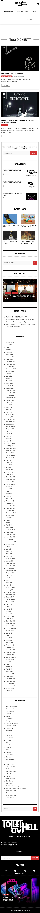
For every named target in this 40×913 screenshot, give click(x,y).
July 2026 (9, 345)
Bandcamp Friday (11, 709)
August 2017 (10, 602)
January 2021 (10, 503)
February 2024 (10, 414)
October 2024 (10, 395)
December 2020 (11, 506)
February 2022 (10, 472)
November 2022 (11, 450)
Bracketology (10, 711)
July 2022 (9, 460)
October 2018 (10, 568)
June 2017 (9, 606)
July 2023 (9, 431)
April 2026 (9, 352)
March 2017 (9, 614)
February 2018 (10, 587)
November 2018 (11, 566)
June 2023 (9, 434)
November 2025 (11, 364)
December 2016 (11, 621)
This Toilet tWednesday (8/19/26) (16, 322)
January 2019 (10, 561)
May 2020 (9, 522)
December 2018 (11, 563)
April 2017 (9, 611)
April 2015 (9, 669)
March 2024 (9, 412)
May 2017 (9, 609)
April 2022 (9, 467)
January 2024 (10, 417)
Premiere (9, 762)
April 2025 (9, 381)
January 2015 (10, 676)
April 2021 (9, 496)
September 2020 (11, 513)
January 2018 (10, 590)
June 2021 (9, 491)
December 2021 (11, 477)
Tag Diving (9, 783)
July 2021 (9, 489)
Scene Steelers (10, 778)
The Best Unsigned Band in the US (16, 788)
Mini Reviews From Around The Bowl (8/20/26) (20, 319)
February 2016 (10, 645)
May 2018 (9, 580)
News (7, 750)
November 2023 (11, 421)
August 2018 (10, 573)
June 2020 (9, 520)
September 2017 (11, 599)
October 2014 (10, 683)
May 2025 (9, 378)
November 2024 (11, 393)
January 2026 (10, 359)
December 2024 (11, 390)
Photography (10, 759)
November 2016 (11, 623)
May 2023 (9, 436)
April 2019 (9, 554)
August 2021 (10, 486)
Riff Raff (8, 774)
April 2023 (9, 438)
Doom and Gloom (11, 725)
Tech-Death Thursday (12, 786)
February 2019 (10, 558)
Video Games (10, 798)
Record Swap (10, 764)
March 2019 (9, 556)
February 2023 (10, 443)
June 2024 (9, 405)
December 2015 (11, 650)
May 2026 (9, 349)
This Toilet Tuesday (11, 790)
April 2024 (9, 409)
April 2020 (9, 525)
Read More (6, 85)
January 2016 (10, 647)
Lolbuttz (8, 740)
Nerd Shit (9, 745)
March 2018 (9, 585)
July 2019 (9, 546)
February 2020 (10, 530)
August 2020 (10, 515)
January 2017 (10, 618)
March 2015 (9, 671)
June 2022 (9, 462)
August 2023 (10, 429)
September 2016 (11, 628)
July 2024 (9, 402)
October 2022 (10, 453)
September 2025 (11, 369)
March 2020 (9, 527)
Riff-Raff (9, 776)
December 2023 (11, 419)
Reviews (9, 76)
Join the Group (22, 11)
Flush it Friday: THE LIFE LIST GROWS (16, 317)
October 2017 (10, 597)
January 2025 (10, 388)
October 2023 (10, 424)
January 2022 (10, 474)
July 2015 (9, 662)
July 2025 (9, 374)
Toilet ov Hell (18, 910)
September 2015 (11, 657)
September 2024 (11, 397)
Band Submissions (11, 706)
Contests (8, 714)
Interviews (9, 733)
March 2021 (9, 498)
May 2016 (9, 638)
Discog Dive (9, 718)
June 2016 (9, 635)
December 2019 (11, 534)
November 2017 (11, 594)
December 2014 (11, 678)
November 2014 (11, 681)
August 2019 (10, 544)
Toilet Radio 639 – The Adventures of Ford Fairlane (27, 243)
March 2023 (9, 441)
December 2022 (11, 448)
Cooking (8, 716)
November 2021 (11, 479)
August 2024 (10, 400)
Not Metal (9, 752)
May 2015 (9, 666)
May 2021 (9, 494)
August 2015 (10, 659)
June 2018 (9, 578)
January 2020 (10, 532)
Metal (3, 76)
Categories (8, 11)
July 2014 (9, 690)
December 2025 (11, 361)
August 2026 (10, 342)
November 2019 (11, 537)
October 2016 (10, 626)
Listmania (9, 735)
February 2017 (10, 616)
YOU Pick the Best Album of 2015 (12, 170)
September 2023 (11, 426)
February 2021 (10, 501)
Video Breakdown (11, 795)
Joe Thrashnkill (13, 125)
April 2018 (9, 582)
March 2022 (9, 470)
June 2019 (9, 549)
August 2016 (10, 630)
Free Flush (9, 730)
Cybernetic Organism (19, 76)
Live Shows (9, 738)
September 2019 (11, 542)
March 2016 (9, 642)
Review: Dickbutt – (12, 74)
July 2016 (9, 633)
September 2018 (11, 570)
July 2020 (9, 518)
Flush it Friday (10, 728)
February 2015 (10, 674)
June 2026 (9, 347)
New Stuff (4, 125)
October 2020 (10, 510)
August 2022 (10, 458)
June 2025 (9, 376)
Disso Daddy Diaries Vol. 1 (13, 326)
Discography (9, 721)
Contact (29, 20)
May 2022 (9, 465)
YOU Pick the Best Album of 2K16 (12, 182)
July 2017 (9, 604)
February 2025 (10, 385)
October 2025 (10, 366)
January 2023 (10, 445)
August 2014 (10, 688)
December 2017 (11, 592)
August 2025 (10, 371)
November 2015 (11, 652)
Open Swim (14, 293)
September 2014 (11, 686)
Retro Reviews (10, 766)
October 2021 (10, 482)
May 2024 (9, 407)
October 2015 (10, 654)
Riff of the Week (11, 771)
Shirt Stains (9, 781)
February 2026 (10, 357)
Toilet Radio (9, 793)
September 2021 (11, 484)
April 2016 (9, 640)
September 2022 (11, 455)
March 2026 (9, 354)
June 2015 (9, 664)
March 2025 (9, 383)
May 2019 (9, 551)
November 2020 (11, 508)
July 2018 (9, 575)
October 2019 (10, 539)
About (34, 11)
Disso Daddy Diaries (12, 723)
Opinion (8, 757)
